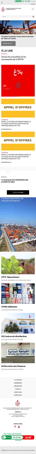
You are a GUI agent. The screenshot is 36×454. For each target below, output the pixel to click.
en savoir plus (7, 43)
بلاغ (4, 85)
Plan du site (18, 395)
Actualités (18, 380)
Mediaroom (18, 386)
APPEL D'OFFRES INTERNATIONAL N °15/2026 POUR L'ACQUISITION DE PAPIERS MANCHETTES (16, 124)
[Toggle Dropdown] (32, 4)
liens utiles (18, 392)
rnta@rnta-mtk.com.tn (20, 416)
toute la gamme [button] (18, 192)
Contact (18, 389)
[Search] (33, 16)
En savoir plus (6, 129)
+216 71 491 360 (15, 414)
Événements (18, 383)
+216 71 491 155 (23, 414)
